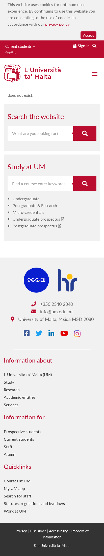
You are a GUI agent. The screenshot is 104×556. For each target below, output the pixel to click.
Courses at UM (17, 481)
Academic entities (19, 397)
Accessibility (58, 530)
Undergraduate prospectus (36, 219)
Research (12, 389)
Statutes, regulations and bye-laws (34, 503)
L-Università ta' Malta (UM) (28, 374)
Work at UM (15, 511)
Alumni (10, 454)
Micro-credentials (28, 212)
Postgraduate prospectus (35, 226)
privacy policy (57, 24)
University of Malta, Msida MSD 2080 (55, 319)
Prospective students (22, 431)
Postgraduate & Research (35, 205)
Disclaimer (38, 530)
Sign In (84, 45)
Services (11, 405)
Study (9, 382)
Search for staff (17, 496)
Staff (9, 52)
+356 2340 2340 (56, 304)
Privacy (21, 530)
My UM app (14, 488)
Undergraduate (26, 198)
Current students (19, 46)
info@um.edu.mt (56, 311)
